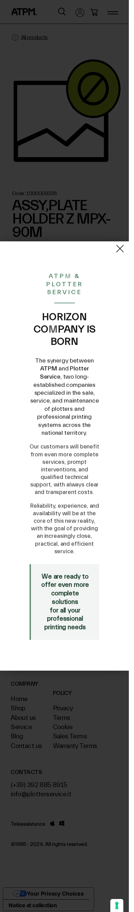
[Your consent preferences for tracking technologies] (116, 905)
